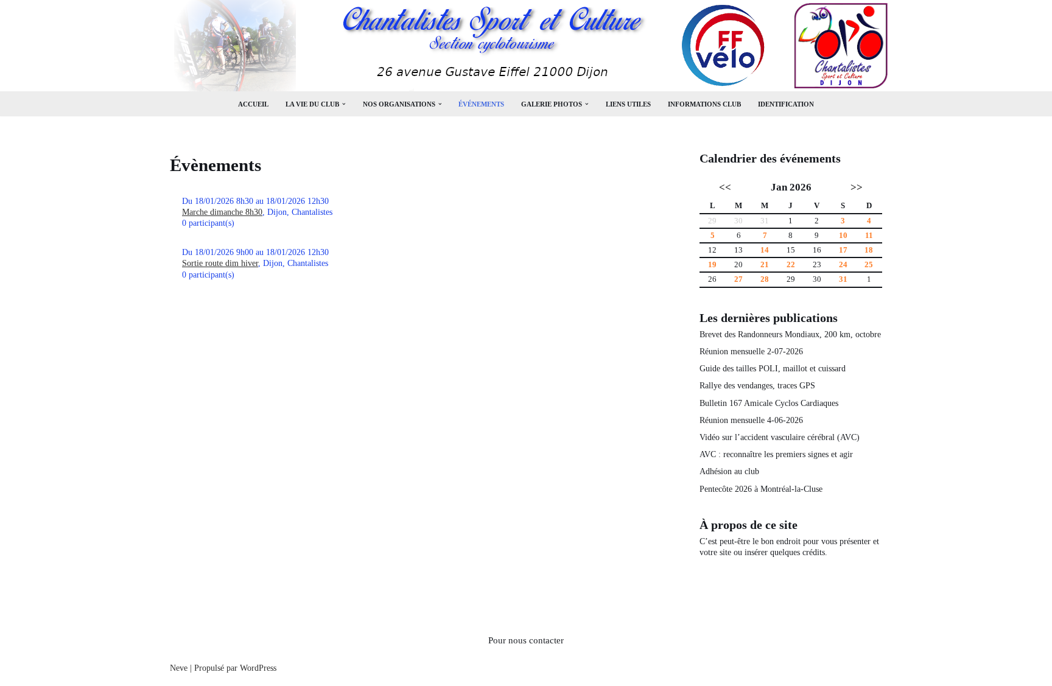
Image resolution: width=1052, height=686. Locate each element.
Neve (179, 668)
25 (868, 265)
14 (764, 250)
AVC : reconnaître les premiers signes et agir (776, 454)
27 (738, 279)
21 (764, 265)
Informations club (704, 104)
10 (843, 235)
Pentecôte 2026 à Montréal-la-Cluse (761, 489)
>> (856, 187)
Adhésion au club (729, 471)
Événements (481, 104)
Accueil (253, 104)
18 (868, 250)
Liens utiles (628, 104)
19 (712, 265)
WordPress (258, 668)
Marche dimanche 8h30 (222, 212)
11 (869, 235)
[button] (344, 104)
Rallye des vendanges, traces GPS (757, 385)
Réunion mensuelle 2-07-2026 (751, 351)
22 (791, 265)
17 (843, 250)
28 (764, 279)
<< (725, 187)
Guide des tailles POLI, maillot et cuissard (773, 368)
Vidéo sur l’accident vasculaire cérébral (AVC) (780, 437)
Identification (786, 104)
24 (843, 265)
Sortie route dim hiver (220, 263)
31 (843, 279)
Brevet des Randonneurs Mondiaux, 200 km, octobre (790, 334)
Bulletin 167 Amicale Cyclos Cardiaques (769, 403)
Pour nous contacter (526, 640)
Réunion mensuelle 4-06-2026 (751, 420)
